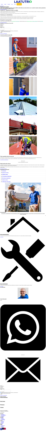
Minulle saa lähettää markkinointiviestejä (5, 31)
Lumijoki (37, 398)
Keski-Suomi (2, 401)
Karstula (16, 402)
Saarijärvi (44, 402)
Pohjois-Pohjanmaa (4, 397)
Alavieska (1, 398)
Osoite (1, 26)
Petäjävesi (38, 402)
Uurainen (4, 403)
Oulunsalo (7, 399)
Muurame (36, 402)
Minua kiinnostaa (2, 388)
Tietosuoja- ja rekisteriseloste (3, 33)
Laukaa (30, 402)
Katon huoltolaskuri (4, 283)
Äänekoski (1, 402)
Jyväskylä (10, 402)
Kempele (20, 398)
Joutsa (8, 402)
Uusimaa (2, 407)
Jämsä (6, 402)
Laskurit (5, 4)
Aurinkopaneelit (19, 4)
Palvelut (2, 4)
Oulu (3, 399)
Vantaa (9, 409)
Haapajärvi (4, 398)
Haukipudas (9, 398)
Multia (34, 402)
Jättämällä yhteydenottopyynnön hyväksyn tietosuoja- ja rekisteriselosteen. (9, 392)
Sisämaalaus (23, 95)
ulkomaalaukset (13, 21)
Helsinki (7, 408)
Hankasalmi (4, 402)
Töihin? (15, 4)
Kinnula (20, 402)
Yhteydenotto (4, 170)
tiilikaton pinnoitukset (29, 21)
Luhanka (32, 402)
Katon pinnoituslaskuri (4, 234)
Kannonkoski (13, 402)
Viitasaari (6, 403)
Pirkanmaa (2, 404)
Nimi (1, 385)
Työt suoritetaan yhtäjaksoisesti (6, 176)
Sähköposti (1, 24)
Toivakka (1, 403)
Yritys (12, 4)
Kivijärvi (23, 402)
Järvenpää (13, 408)
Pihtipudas (41, 402)
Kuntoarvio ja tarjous (5, 172)
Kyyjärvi (28, 402)
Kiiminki (24, 398)
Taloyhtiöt (9, 4)
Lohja (28, 408)
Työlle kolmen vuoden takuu (6, 181)
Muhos (41, 398)
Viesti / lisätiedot (2, 30)
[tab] (23, 171)
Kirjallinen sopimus (5, 174)
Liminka (34, 398)
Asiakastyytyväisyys (5, 179)
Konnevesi (25, 402)
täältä (35, 158)
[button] (3, 9)
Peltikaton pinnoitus (23, 115)
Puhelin (1, 25)
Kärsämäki (32, 398)
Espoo (3, 408)
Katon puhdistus (23, 135)
